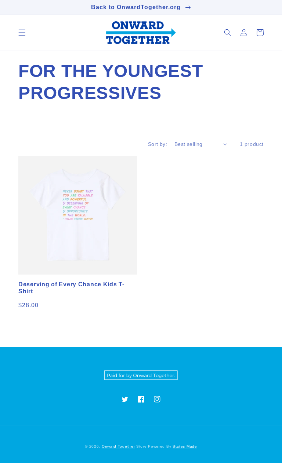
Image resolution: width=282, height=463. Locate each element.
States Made (185, 446)
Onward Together (118, 446)
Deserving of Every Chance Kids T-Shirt (71, 287)
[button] (22, 33)
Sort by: (157, 144)
